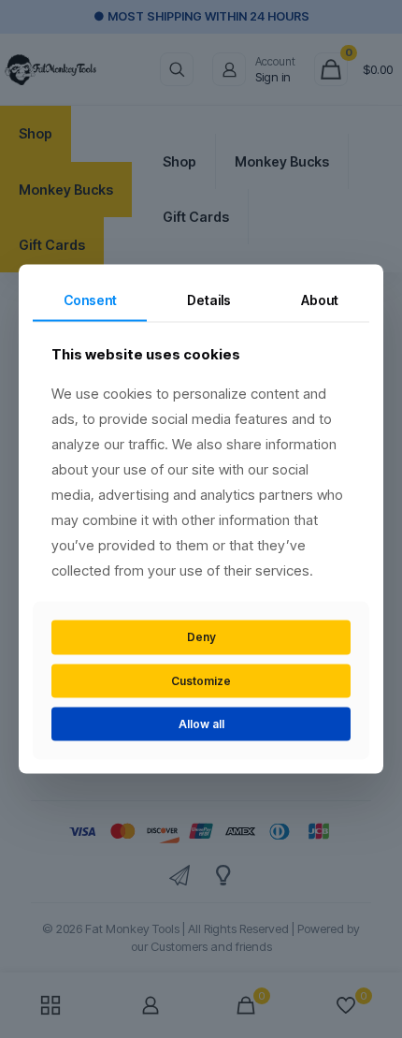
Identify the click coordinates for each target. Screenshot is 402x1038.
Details (209, 299)
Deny (201, 637)
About (319, 299)
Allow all (201, 724)
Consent (90, 299)
